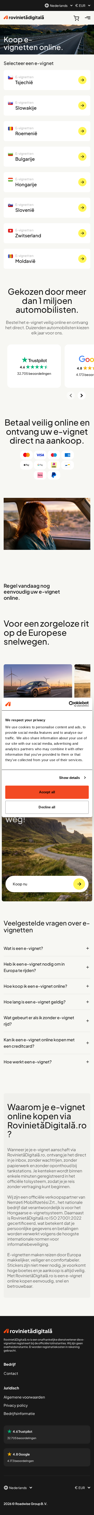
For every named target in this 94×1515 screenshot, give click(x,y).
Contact (11, 1373)
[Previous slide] (71, 395)
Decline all (47, 807)
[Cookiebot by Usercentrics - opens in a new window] (69, 704)
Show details (69, 778)
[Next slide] (82, 395)
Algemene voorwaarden (24, 1397)
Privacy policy (16, 1405)
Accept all (47, 792)
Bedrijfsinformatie (19, 1413)
